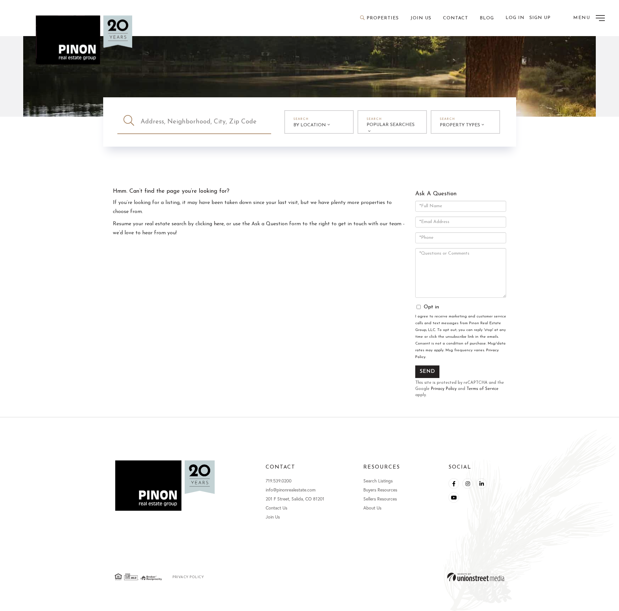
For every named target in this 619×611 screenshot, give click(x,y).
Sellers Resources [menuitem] (380, 499)
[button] (129, 121)
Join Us (273, 517)
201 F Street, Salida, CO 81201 (295, 499)
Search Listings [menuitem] (378, 481)
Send (427, 371)
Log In (515, 17)
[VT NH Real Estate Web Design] (475, 577)
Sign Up (540, 17)
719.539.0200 (278, 481)
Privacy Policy (444, 389)
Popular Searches (391, 124)
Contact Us (276, 508)
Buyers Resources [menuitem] (380, 490)
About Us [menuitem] (372, 508)
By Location (309, 125)
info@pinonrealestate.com (291, 490)
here (219, 224)
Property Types (460, 125)
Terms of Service (482, 389)
